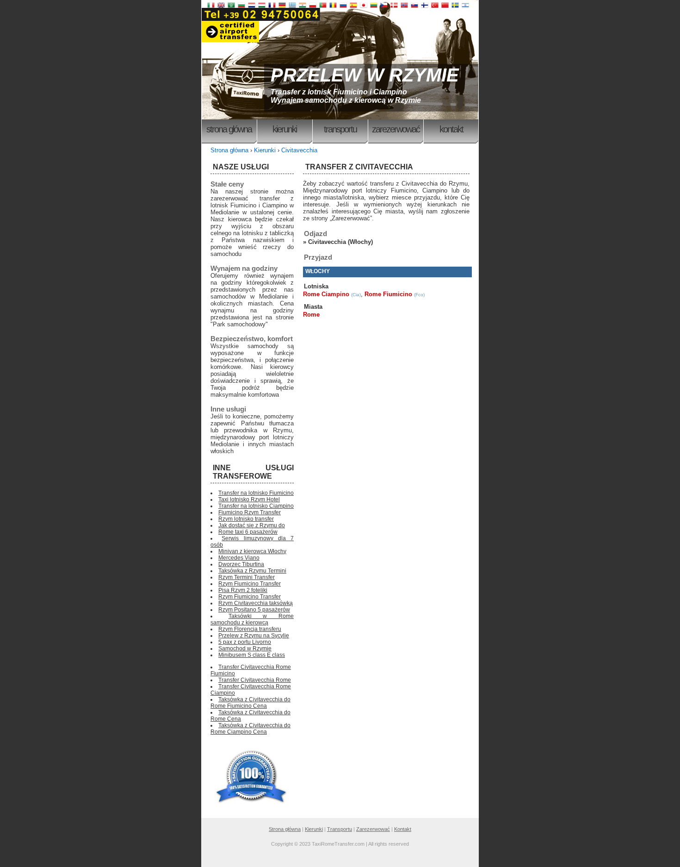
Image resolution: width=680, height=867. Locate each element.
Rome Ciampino (326, 294)
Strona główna (229, 129)
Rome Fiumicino (388, 294)
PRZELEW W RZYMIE (365, 75)
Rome (311, 314)
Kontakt (451, 129)
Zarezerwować (396, 129)
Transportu (340, 129)
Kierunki (284, 129)
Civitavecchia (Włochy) (340, 241)
